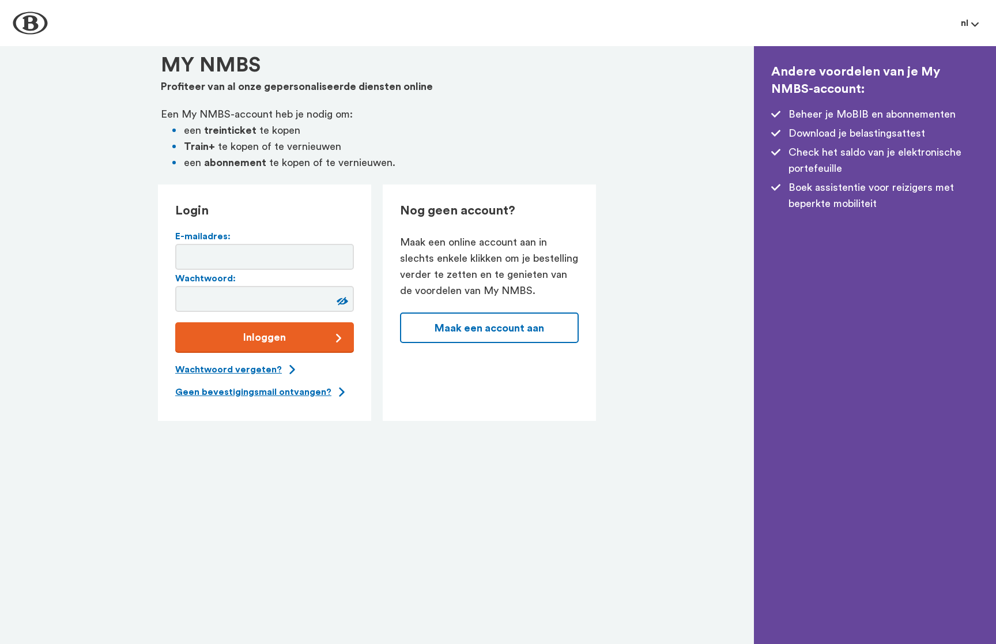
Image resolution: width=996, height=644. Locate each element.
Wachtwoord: (205, 278)
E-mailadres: (203, 236)
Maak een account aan (489, 328)
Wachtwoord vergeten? (228, 369)
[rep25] (341, 301)
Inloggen (264, 337)
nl (964, 23)
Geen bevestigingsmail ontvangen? (253, 392)
